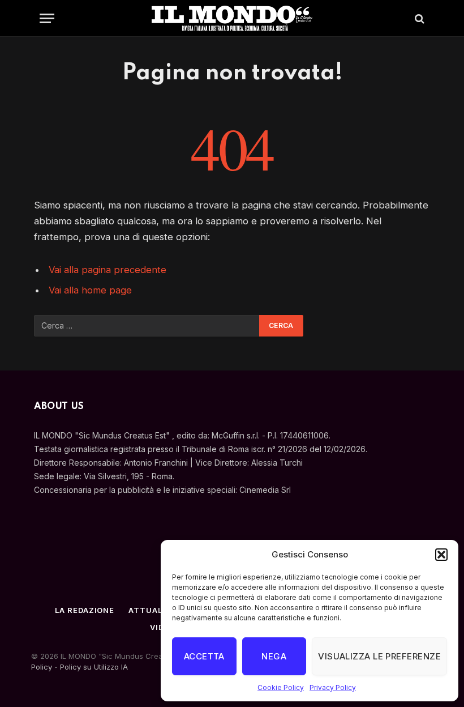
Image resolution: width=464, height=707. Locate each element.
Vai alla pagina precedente (107, 269)
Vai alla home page (90, 290)
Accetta (204, 656)
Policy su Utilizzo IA (94, 666)
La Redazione (84, 610)
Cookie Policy (280, 687)
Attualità (152, 610)
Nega (273, 656)
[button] (441, 554)
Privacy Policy (333, 687)
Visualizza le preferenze (379, 656)
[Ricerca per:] (147, 326)
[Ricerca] (418, 18)
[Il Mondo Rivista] (232, 18)
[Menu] (47, 18)
